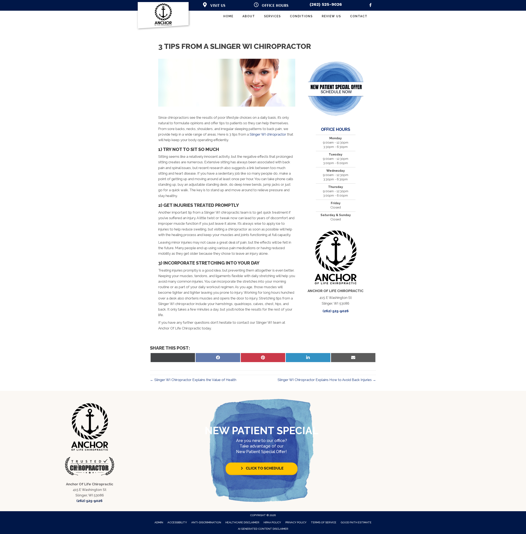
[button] (262, 468)
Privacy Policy (296, 522)
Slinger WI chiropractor (268, 134)
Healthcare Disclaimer (242, 522)
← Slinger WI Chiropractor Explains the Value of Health (193, 380)
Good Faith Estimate (356, 522)
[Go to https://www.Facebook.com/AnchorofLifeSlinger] (370, 6)
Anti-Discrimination (206, 522)
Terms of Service (323, 522)
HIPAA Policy (272, 522)
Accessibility (177, 522)
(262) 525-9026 (326, 4)
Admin (159, 522)
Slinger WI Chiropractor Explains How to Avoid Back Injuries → (327, 380)
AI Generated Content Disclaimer (263, 528)
